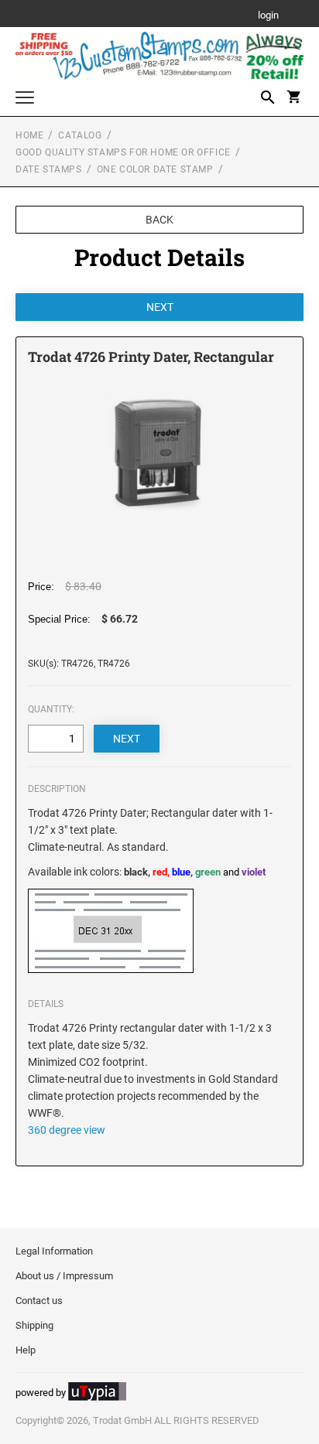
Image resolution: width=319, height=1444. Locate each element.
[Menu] (25, 99)
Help (25, 1350)
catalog (79, 135)
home (29, 135)
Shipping (34, 1325)
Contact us (39, 1300)
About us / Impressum (64, 1276)
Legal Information (54, 1251)
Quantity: (51, 709)
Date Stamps (48, 169)
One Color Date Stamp (155, 169)
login (268, 16)
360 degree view (66, 1130)
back (159, 219)
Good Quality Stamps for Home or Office (123, 152)
